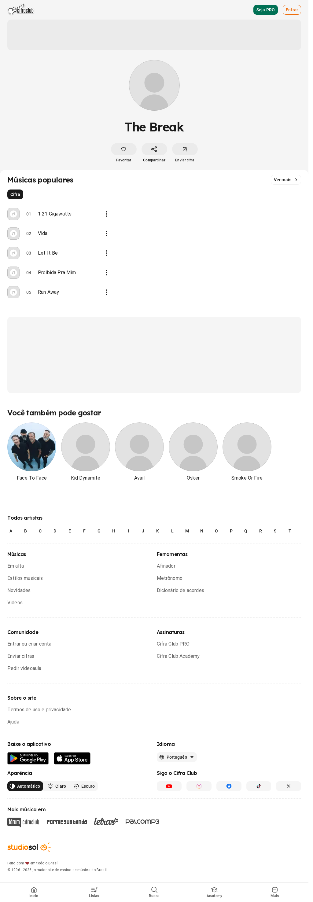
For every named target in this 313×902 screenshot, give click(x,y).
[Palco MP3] (143, 821)
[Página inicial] (21, 9)
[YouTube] (169, 786)
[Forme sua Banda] (66, 821)
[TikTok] (258, 786)
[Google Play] (28, 758)
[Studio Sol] (29, 847)
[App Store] (72, 758)
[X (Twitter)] (288, 786)
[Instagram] (199, 786)
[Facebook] (228, 786)
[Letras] (106, 821)
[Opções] (106, 214)
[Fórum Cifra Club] (23, 822)
